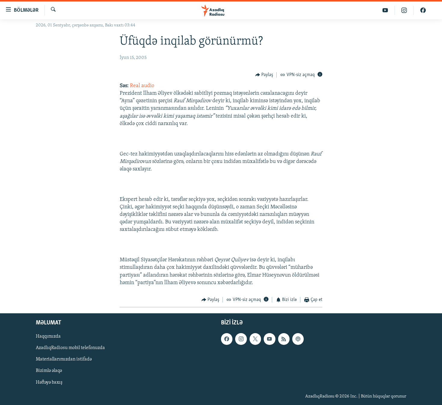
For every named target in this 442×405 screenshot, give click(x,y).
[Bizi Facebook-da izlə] (423, 10)
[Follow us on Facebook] (226, 339)
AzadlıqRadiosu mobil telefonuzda (70, 348)
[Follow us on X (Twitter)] (255, 339)
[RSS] (284, 339)
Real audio (142, 86)
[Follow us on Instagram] (241, 339)
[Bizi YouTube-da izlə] (385, 10)
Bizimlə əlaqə (49, 371)
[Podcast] (298, 339)
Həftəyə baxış (49, 382)
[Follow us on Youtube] (269, 339)
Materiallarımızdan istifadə (64, 359)
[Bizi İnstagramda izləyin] (404, 10)
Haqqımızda (48, 336)
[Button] (264, 75)
